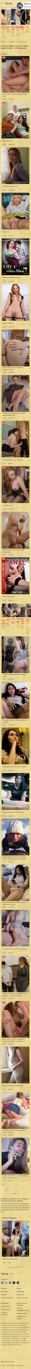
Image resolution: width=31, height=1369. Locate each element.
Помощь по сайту (21, 1313)
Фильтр (6, 54)
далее (15, 1193)
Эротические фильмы (7, 1297)
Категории (4, 1288)
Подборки (12, 41)
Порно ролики (20, 1294)
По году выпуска (5, 1309)
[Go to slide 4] (15, 1267)
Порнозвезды (20, 1291)
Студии (19, 1288)
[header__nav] (2, 3)
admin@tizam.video (9, 1361)
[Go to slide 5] (16, 1267)
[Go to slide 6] (18, 1267)
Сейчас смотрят (5, 1306)
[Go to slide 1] (9, 1267)
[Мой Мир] (10, 1282)
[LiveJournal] (18, 1282)
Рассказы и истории (22, 1297)
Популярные (4, 1291)
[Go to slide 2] (11, 1267)
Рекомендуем (5, 1303)
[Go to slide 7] (20, 1267)
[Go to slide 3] (13, 1267)
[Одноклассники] (6, 1282)
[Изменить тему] (12, 1274)
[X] (14, 1282)
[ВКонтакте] (2, 1282)
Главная (3, 41)
